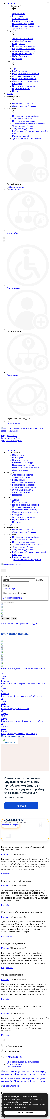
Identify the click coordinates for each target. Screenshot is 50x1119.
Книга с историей (39, 668)
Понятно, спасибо (25, 1113)
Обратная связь (14, 1067)
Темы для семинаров (22, 119)
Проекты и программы (23, 23)
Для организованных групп (25, 81)
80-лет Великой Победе (23, 53)
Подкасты (17, 58)
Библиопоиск (15, 189)
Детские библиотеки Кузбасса (26, 138)
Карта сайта (12, 233)
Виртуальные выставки (23, 48)
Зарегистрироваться (12, 598)
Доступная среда (20, 28)
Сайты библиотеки (21, 56)
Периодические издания (23, 46)
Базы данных (18, 43)
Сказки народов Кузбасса (24, 106)
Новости (11, 3)
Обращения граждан (27, 623)
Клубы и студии (20, 71)
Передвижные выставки (23, 121)
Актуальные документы (23, 129)
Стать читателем (20, 18)
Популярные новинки (15, 633)
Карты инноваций (21, 136)
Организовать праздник (23, 86)
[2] (8, 602)
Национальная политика (24, 103)
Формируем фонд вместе (24, 51)
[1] (5, 602)
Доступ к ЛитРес (22, 668)
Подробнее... (7, 874)
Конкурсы (17, 83)
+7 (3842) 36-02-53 (13, 1057)
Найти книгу (7, 668)
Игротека (16, 91)
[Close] (48, 2)
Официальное (18, 13)
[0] (2, 602)
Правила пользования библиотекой (23, 1062)
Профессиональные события (25, 116)
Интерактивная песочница (25, 78)
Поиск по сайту (16, 187)
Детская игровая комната (24, 76)
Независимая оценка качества (26, 26)
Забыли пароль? (10, 588)
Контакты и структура (22, 21)
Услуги (10, 93)
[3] (10, 602)
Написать (21, 806)
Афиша (15, 68)
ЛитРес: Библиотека (21, 41)
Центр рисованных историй (25, 73)
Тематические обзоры (22, 126)
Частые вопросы (14, 1064)
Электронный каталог (22, 38)
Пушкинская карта (21, 88)
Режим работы (19, 16)
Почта (6, 580)
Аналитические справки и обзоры (28, 124)
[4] (13, 602)
